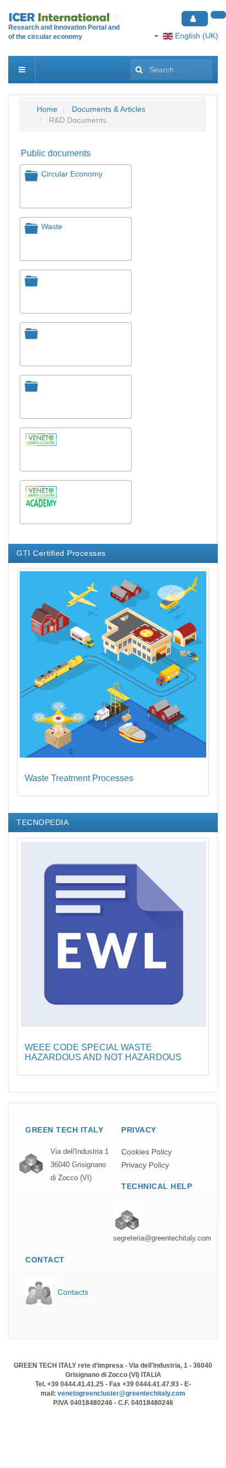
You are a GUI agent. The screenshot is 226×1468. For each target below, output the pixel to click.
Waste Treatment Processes (79, 778)
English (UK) (195, 35)
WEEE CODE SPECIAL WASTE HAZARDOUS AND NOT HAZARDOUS (103, 1052)
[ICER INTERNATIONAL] (65, 17)
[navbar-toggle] (22, 69)
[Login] (195, 18)
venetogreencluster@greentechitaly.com (121, 1393)
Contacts (73, 1292)
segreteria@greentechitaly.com (162, 1238)
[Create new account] (218, 15)
